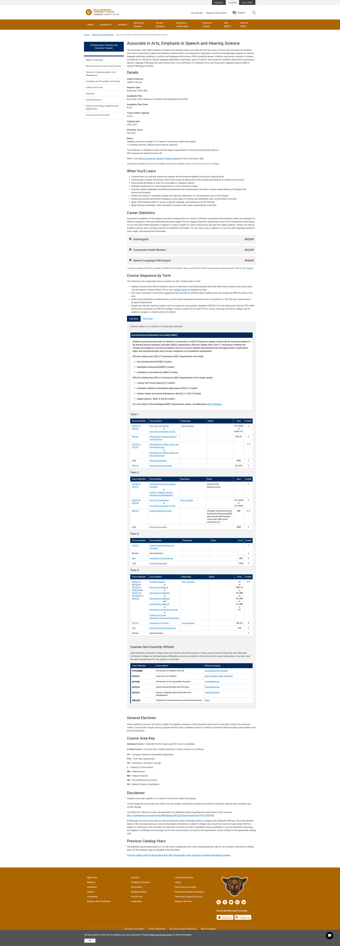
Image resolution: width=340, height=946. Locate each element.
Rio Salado (228, 676)
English (241, 12)
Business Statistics (157, 582)
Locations (232, 2)
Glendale (224, 671)
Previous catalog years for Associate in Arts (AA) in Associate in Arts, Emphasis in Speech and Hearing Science (178, 855)
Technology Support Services (188, 896)
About (90, 24)
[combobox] (241, 13)
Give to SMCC (247, 2)
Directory (135, 877)
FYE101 (135, 444)
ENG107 (135, 429)
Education (90, 93)
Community (92, 896)
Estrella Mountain (212, 671)
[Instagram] (237, 902)
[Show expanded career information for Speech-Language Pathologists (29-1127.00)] (130, 260)
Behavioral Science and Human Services (103, 66)
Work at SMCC (244, 24)
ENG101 (135, 426)
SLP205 (135, 484)
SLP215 (135, 487)
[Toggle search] (254, 13)
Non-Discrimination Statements (183, 929)
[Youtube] (231, 902)
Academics (105, 24)
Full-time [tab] (133, 318)
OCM (134, 563)
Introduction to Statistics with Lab (164, 610)
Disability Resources (140, 882)
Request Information (216, 13)
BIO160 (135, 437)
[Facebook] (225, 902)
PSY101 (135, 466)
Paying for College (207, 24)
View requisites (187, 426)
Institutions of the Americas (161, 558)
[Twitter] (218, 902)
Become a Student (139, 24)
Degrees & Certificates (182, 24)
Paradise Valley (216, 676)
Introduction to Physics (159, 623)
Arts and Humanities (158, 461)
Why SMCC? (227, 24)
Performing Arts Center (185, 887)
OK (90, 941)
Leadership (136, 901)
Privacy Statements (156, 929)
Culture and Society (94, 87)
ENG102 (135, 500)
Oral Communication (158, 563)
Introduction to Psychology (161, 466)
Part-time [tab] (148, 318)
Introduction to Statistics (160, 593)
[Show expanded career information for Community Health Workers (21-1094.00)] (130, 249)
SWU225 (135, 598)
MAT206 (216, 522)
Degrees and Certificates (102, 35)
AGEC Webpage (214, 404)
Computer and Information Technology (103, 81)
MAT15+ (135, 511)
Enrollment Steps (139, 892)
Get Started (197, 13)
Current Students (160, 24)
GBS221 (135, 582)
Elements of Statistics (159, 587)
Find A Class (137, 896)
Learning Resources (184, 877)
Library (178, 882)
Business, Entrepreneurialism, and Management (100, 73)
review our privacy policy (160, 935)
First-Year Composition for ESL (162, 431)
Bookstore (92, 887)
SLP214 (135, 545)
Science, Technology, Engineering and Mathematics (102, 107)
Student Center (180, 289)
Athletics (122, 24)
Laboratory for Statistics (159, 604)
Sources (250, 268)
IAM (133, 558)
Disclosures (136, 887)
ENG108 (135, 503)
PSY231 (135, 593)
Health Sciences (93, 100)
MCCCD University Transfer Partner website (159, 158)
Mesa (207, 676)
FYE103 (135, 447)
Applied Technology (94, 60)
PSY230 (135, 587)
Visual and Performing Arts (98, 115)
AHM (134, 461)
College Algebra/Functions (161, 511)
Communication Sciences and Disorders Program (104, 46)
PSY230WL (136, 596)
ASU (202, 158)
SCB (134, 628)
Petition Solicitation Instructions (189, 892)
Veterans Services (183, 901)
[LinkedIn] (243, 902)
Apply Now (92, 877)
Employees (219, 2)
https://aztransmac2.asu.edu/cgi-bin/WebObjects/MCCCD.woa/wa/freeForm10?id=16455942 (170, 815)
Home (86, 35)
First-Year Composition (159, 426)
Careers (90, 892)
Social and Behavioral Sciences (163, 628)
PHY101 (135, 623)
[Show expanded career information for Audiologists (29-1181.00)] (130, 239)
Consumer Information (134, 929)
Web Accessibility (208, 929)
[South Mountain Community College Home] (103, 12)
